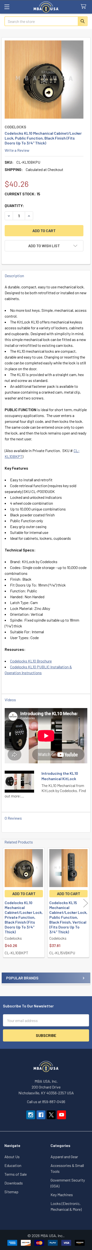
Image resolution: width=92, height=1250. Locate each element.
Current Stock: (22, 193)
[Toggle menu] (6, 6)
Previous (6, 903)
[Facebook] (41, 1114)
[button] (44, 245)
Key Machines (62, 1194)
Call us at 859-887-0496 (46, 1101)
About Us (12, 1156)
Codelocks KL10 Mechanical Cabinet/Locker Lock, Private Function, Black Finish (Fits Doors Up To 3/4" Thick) (24, 917)
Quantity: (14, 205)
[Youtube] (61, 1114)
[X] (51, 1114)
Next (86, 903)
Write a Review (17, 150)
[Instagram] (30, 1114)
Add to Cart (24, 893)
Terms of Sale (15, 1174)
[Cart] (84, 6)
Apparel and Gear (64, 1156)
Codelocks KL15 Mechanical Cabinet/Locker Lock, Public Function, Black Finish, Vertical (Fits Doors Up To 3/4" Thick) (68, 917)
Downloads (13, 1183)
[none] (44, 79)
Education (12, 1165)
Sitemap (11, 1191)
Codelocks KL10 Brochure (31, 661)
